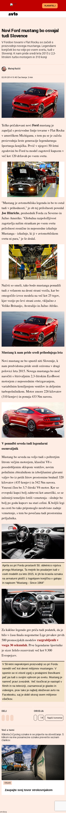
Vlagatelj (49, 6)
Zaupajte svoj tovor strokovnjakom (29, 790)
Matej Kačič (14, 68)
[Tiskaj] (35, 717)
